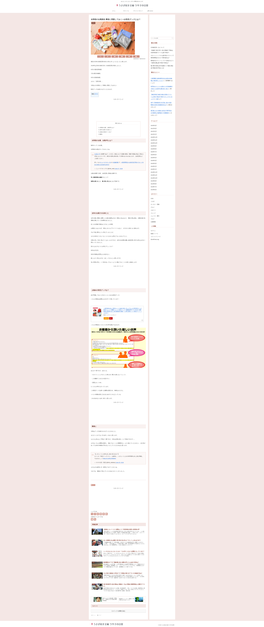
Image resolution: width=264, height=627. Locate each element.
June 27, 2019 (119, 168)
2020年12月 (154, 137)
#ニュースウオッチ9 (105, 162)
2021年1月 (154, 134)
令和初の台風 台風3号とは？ (107, 127)
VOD (152, 198)
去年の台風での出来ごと (106, 129)
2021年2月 (154, 131)
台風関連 (153, 222)
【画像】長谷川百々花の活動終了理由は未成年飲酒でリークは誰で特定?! (162, 51)
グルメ (152, 207)
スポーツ (153, 210)
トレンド (153, 213)
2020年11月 (154, 140)
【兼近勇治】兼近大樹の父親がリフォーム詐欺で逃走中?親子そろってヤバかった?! (161, 97)
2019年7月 (154, 186)
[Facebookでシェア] (107, 56)
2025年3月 (154, 125)
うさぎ (152, 201)
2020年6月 (154, 154)
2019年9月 (154, 181)
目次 (116, 123)
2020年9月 (154, 146)
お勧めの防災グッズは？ (106, 132)
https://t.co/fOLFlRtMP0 (109, 458)
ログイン (153, 230)
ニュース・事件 (155, 216)
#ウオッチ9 (140, 162)
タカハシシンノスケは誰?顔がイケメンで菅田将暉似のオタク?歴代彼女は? (162, 56)
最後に (101, 134)
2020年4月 (154, 160)
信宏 (157, 99)
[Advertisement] (118, 110)
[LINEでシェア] (129, 56)
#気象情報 (116, 162)
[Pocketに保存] (122, 56)
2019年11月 (154, 175)
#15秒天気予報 (133, 162)
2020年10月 (154, 143)
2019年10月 (154, 178)
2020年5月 (154, 157)
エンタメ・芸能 (155, 204)
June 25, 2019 (120, 462)
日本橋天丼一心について (157, 47)
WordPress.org (155, 239)
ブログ (93, 484)
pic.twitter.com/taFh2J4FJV (101, 164)
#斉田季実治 (124, 162)
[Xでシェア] (100, 56)
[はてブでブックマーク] (115, 56)
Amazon (106, 318)
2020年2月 (154, 166)
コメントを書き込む (118, 611)
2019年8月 (154, 184)
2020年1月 (154, 169)
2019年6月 (154, 189)
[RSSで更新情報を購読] (95, 519)
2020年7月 (154, 151)
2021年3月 (154, 128)
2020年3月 (154, 163)
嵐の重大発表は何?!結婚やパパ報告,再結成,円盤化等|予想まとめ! (162, 67)
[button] (136, 56)
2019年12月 (154, 172)
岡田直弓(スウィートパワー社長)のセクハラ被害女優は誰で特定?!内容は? (162, 62)
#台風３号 (97, 154)
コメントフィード (156, 236)
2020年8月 (154, 149)
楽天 (111, 318)
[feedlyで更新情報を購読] (92, 519)
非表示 (96, 94)
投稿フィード (154, 233)
